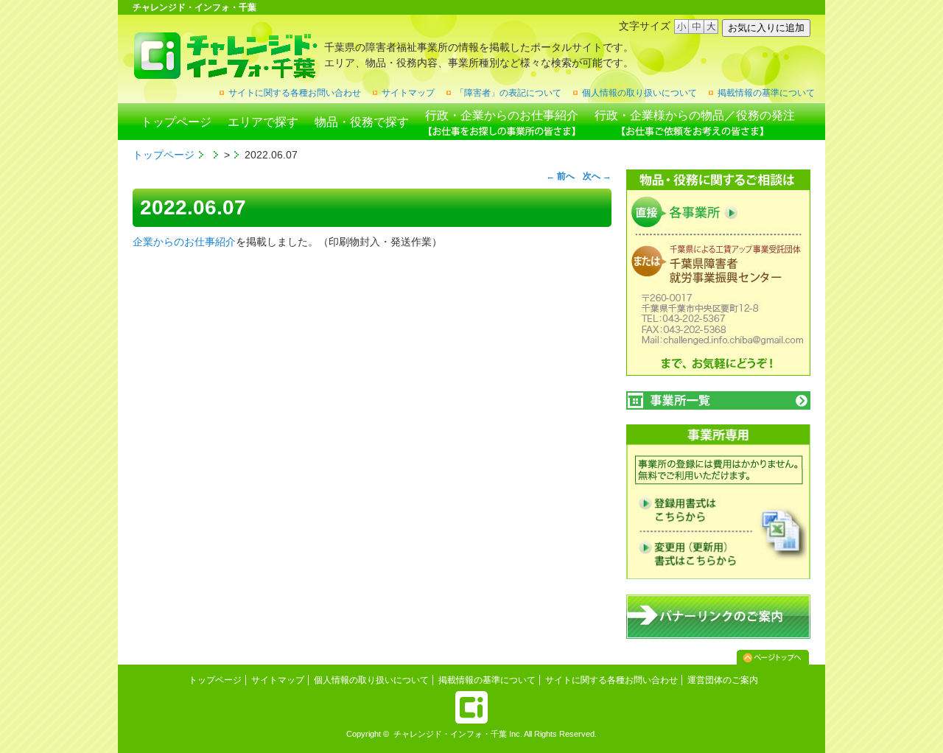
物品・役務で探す (362, 122)
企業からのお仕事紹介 (184, 242)
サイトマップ (408, 93)
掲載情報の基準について (766, 93)
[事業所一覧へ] (718, 400)
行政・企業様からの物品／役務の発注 (695, 115)
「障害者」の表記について (508, 93)
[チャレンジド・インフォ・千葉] (225, 73)
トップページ (176, 122)
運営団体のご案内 (722, 680)
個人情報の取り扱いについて (639, 93)
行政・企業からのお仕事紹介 (501, 115)
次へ (597, 176)
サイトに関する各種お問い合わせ (294, 93)
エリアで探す (263, 122)
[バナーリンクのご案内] (718, 636)
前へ (560, 176)
